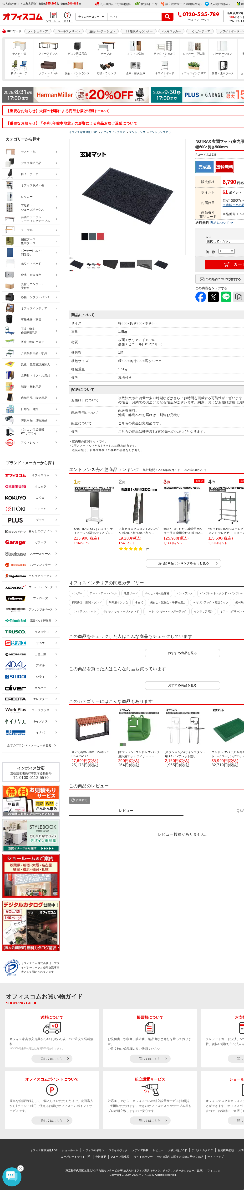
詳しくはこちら (51, 1059)
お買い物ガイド (177, 1150)
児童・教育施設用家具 (35, 364)
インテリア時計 (203, 611)
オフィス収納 (135, 53)
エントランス (184, 593)
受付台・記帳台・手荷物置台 (168, 602)
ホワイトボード (164, 73)
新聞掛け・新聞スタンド (87, 602)
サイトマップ (216, 1156)
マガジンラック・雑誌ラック (210, 602)
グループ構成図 (120, 1156)
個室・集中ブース (223, 73)
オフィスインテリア (194, 73)
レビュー (158, 1150)
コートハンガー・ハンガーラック (166, 611)
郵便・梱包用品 (31, 386)
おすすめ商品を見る (182, 653)
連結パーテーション (102, 31)
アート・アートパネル (103, 593)
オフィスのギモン (93, 1150)
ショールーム (70, 1150)
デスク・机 (19, 53)
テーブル (106, 53)
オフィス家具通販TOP (43, 1150)
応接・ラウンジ (106, 73)
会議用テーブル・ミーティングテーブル (35, 219)
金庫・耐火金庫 (135, 73)
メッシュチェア (38, 31)
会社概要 (100, 1156)
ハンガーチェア (200, 31)
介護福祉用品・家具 (34, 353)
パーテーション (222, 53)
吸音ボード (131, 593)
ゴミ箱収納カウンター (138, 31)
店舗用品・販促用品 (34, 398)
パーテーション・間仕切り (31, 252)
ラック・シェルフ (165, 53)
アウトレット (30, 442)
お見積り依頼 (226, 1150)
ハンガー (77, 593)
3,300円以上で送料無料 (116, 4)
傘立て (139, 602)
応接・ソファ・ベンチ (35, 297)
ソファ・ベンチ (48, 73)
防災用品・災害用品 (34, 420)
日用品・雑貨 (29, 409)
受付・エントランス (77, 73)
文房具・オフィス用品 (35, 375)
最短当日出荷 (149, 4)
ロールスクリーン (68, 31)
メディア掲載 (140, 1150)
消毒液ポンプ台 (118, 602)
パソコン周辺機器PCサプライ (32, 431)
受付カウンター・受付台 (32, 286)
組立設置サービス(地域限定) (183, 4)
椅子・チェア (19, 73)
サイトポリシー (143, 1156)
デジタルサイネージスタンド (121, 611)
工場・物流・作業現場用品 (29, 331)
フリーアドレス (48, 53)
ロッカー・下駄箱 (194, 53)
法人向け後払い (220, 4)
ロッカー (27, 196)
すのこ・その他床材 (157, 593)
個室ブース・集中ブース (29, 241)
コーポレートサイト (73, 1156)
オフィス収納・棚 (32, 185)
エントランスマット (84, 611)
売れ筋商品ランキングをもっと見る (183, 563)
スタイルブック (118, 1150)
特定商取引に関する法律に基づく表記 (180, 1156)
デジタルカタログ (202, 1150)
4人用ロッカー (171, 31)
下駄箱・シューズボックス (32, 207)
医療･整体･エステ (32, 342)
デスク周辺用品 (77, 53)
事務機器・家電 (31, 319)
